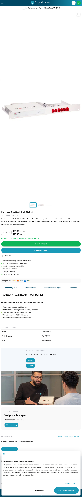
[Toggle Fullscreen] (78, 14)
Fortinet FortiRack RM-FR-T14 (50, 8)
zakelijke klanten (25, 260)
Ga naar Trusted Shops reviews (68, 436)
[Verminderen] (3, 232)
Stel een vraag (11, 425)
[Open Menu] (2, 3)
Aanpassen (39, 490)
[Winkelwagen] (79, 3)
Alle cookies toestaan (66, 490)
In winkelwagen (41, 244)
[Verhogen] (9, 232)
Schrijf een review (9, 449)
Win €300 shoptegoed (11, 274)
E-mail (30, 366)
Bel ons (30, 360)
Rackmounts (32, 8)
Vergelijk (8, 256)
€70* (22, 266)
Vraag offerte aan (41, 250)
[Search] (74, 3)
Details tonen (70, 483)
